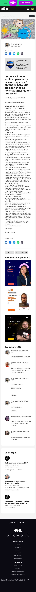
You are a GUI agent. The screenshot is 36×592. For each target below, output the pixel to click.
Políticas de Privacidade (18, 571)
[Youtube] (18, 535)
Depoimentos (18, 558)
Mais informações (17, 522)
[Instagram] (27, 535)
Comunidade (18, 553)
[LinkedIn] (6, 53)
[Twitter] (14, 53)
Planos (18, 544)
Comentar (24, 252)
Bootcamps (18, 547)
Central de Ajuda (18, 565)
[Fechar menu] (28, 9)
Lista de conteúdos (9, 16)
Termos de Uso (18, 568)
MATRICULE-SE (25, 3)
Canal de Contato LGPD (18, 574)
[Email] (22, 53)
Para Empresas (18, 555)
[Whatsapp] (18, 53)
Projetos (18, 550)
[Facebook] (10, 53)
